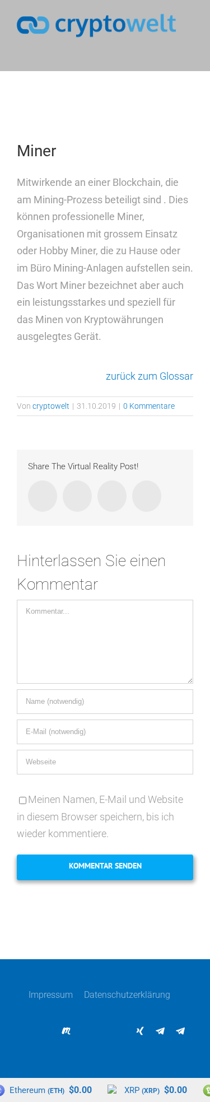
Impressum (51, 994)
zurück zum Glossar (149, 376)
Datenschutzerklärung (127, 994)
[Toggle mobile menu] (188, 54)
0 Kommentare (149, 405)
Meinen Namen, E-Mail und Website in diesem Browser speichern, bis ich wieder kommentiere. (100, 816)
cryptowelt (50, 405)
